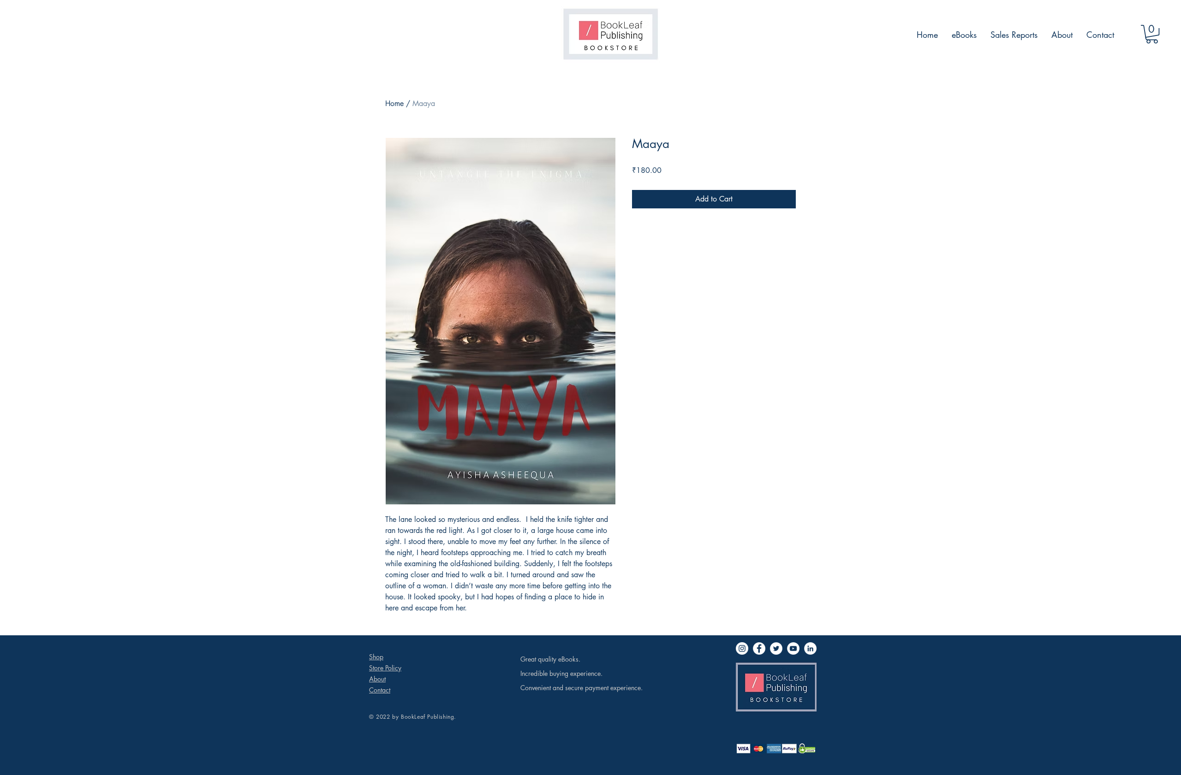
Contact (379, 690)
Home (394, 103)
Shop (376, 656)
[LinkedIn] (810, 648)
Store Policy (385, 667)
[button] (1152, 34)
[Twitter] (776, 648)
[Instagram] (742, 648)
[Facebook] (759, 648)
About (377, 678)
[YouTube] (793, 648)
